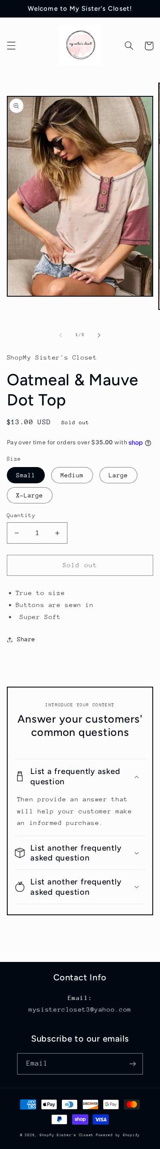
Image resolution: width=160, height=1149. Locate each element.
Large (118, 475)
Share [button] (26, 639)
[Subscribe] (133, 1063)
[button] (11, 46)
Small (25, 475)
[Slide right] (99, 335)
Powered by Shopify (118, 1135)
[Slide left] (60, 335)
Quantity (21, 515)
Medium (72, 475)
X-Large (29, 495)
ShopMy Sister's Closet (68, 1135)
